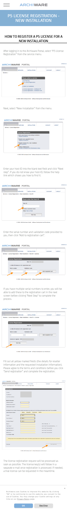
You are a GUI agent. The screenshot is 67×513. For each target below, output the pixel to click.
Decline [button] (43, 505)
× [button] (65, 488)
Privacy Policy (23, 499)
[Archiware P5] (33, 5)
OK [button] (23, 505)
